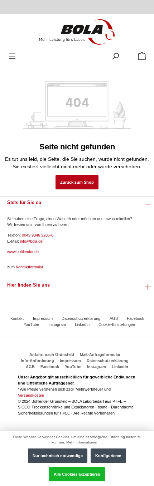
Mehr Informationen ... (84, 442)
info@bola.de (31, 241)
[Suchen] (115, 56)
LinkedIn (82, 324)
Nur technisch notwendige (58, 455)
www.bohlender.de (23, 251)
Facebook (135, 318)
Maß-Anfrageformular (100, 354)
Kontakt (17, 318)
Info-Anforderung (37, 360)
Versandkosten (31, 395)
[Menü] (12, 56)
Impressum (43, 318)
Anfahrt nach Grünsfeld (51, 354)
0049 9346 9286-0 (37, 235)
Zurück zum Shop (77, 182)
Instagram (57, 324)
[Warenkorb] (141, 56)
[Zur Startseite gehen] (76, 31)
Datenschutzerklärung (81, 318)
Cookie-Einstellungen (116, 324)
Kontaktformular (29, 267)
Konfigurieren (108, 455)
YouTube (31, 324)
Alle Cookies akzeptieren (77, 474)
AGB (114, 318)
